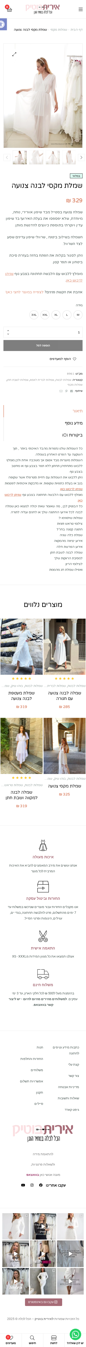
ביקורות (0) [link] (72, 435)
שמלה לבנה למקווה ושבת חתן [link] (22, 795)
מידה (79, 305)
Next (81, 157)
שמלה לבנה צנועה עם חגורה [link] (64, 696)
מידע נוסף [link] (74, 423)
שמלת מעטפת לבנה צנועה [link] (21, 696)
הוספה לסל (43, 345)
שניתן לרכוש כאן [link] (71, 489)
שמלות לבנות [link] (63, 379)
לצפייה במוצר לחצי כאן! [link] (25, 292)
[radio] (78, 314)
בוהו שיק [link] (17, 686)
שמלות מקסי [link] (58, 30)
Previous (6, 157)
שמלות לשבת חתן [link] (17, 379)
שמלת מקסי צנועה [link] (64, 786)
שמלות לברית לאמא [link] (42, 379)
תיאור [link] (78, 411)
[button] (14, 54)
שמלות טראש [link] (13, 785)
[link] (42, 9)
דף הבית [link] (77, 30)
